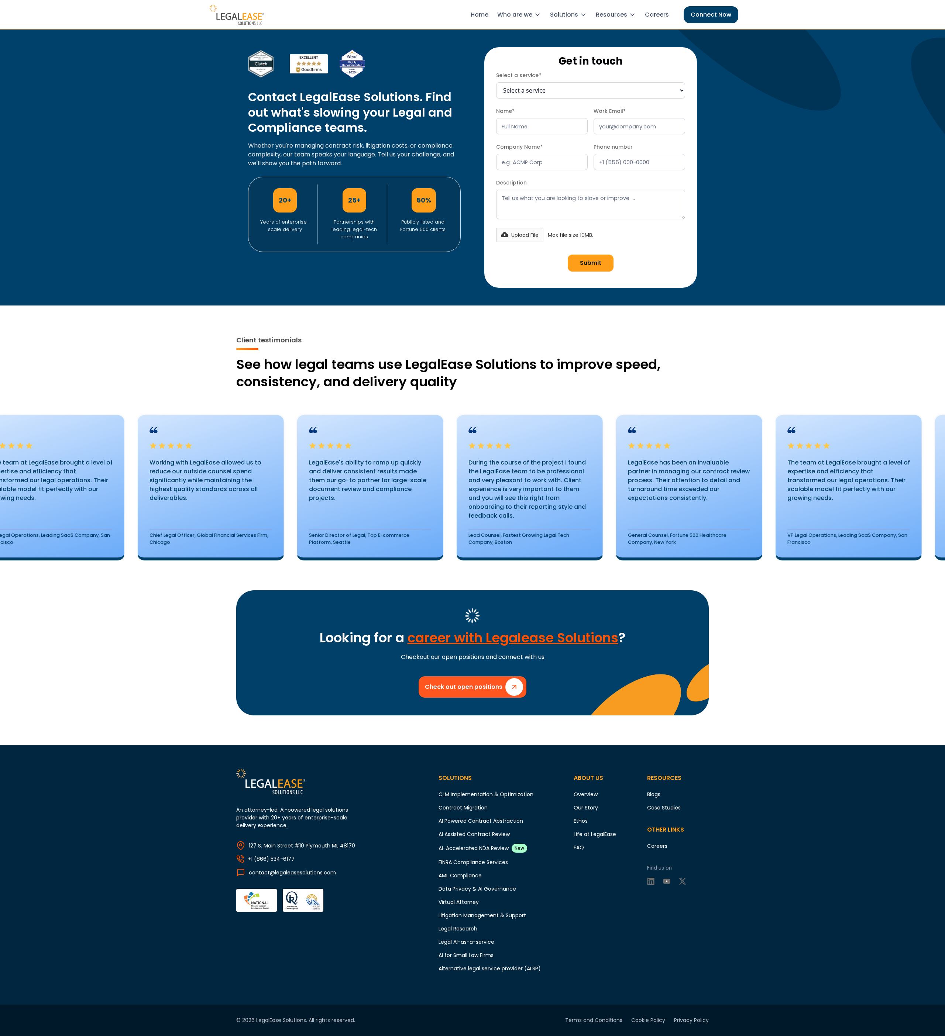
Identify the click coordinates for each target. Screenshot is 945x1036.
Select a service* (518, 75)
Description (511, 182)
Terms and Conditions (593, 1020)
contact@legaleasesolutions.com (292, 872)
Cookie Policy (648, 1020)
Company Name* (519, 147)
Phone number (613, 147)
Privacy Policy (691, 1020)
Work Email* (610, 111)
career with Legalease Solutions (513, 637)
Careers (657, 14)
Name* (505, 111)
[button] (520, 15)
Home (479, 14)
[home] (238, 15)
